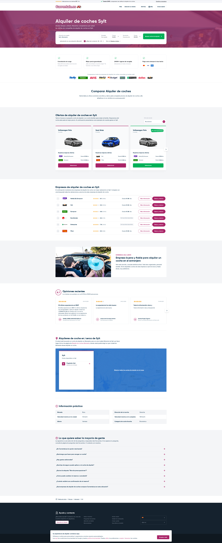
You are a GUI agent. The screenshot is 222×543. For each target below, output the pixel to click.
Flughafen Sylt (71, 363)
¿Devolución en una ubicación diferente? (70, 41)
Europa (70, 499)
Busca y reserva (158, 198)
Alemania (76, 499)
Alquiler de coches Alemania (81, 343)
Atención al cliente (130, 7)
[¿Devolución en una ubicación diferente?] (58, 41)
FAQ (120, 7)
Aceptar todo (163, 537)
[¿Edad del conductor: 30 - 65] (85, 41)
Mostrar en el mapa (72, 365)
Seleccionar (73, 165)
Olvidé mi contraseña (117, 519)
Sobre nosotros (88, 516)
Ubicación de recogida (64, 35)
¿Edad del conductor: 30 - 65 (94, 41)
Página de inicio (62, 499)
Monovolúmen (87, 523)
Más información (145, 198)
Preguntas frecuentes (89, 519)
